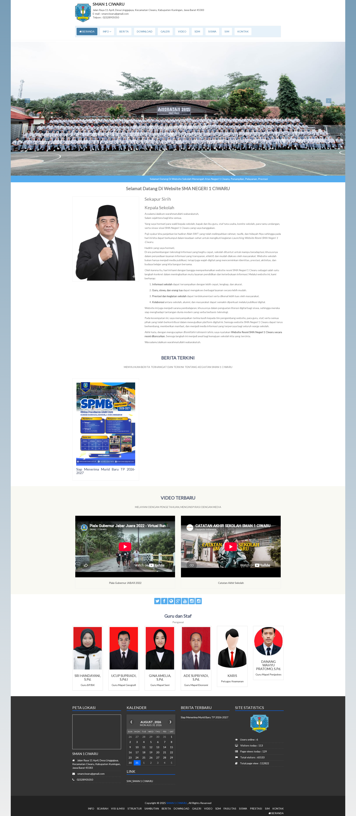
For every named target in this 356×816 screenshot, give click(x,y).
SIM (227, 31)
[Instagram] (192, 601)
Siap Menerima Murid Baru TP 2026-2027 (105, 471)
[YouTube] (185, 601)
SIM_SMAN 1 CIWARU (140, 781)
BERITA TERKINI (178, 357)
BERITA (124, 31)
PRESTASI (256, 808)
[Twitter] (157, 601)
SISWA (212, 31)
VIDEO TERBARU (178, 497)
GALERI (165, 31)
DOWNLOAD (144, 31)
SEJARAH (102, 808)
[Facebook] (164, 601)
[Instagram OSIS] (198, 601)
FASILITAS (230, 808)
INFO (106, 31)
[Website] (171, 601)
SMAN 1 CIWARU (176, 803)
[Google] (178, 601)
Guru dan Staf (178, 615)
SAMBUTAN (151, 808)
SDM (197, 31)
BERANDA (88, 31)
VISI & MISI (118, 808)
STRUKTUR (135, 808)
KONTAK (243, 31)
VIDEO (182, 31)
